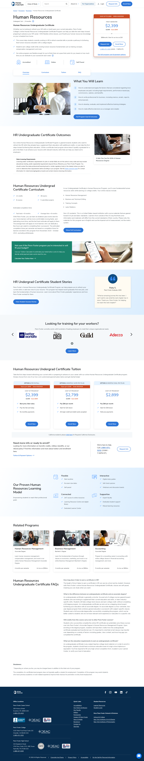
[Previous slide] (12, 334)
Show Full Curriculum (73, 230)
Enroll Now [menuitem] (127, 4)
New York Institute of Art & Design (104, 719)
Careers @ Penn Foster (81, 717)
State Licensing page (71, 169)
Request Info (105, 44)
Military (76, 712)
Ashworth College (99, 717)
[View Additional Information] (52, 55)
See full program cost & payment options (112, 55)
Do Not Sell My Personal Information (104, 757)
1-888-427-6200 (18, 751)
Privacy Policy (72, 757)
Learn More (72, 351)
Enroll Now (119, 44)
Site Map (76, 726)
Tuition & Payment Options (22, 455)
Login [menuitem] (102, 4)
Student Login (98, 708)
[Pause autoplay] (72, 343)
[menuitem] (18, 4)
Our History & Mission (80, 708)
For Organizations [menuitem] (88, 4)
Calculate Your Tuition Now (24, 258)
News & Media (78, 719)
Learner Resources (99, 705)
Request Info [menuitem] (113, 4)
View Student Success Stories (26, 302)
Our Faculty (77, 710)
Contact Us (77, 724)
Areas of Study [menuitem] (32, 4)
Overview (26, 72)
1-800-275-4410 (18, 713)
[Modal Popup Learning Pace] (33, 21)
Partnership (77, 715)
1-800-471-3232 (105, 49)
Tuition (63, 72)
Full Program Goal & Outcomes (86, 117)
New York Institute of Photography (104, 722)
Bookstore (77, 722)
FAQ (79, 72)
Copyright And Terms (57, 757)
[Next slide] (131, 334)
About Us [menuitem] (74, 4)
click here (69, 435)
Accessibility (84, 757)
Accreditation (78, 705)
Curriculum (45, 72)
